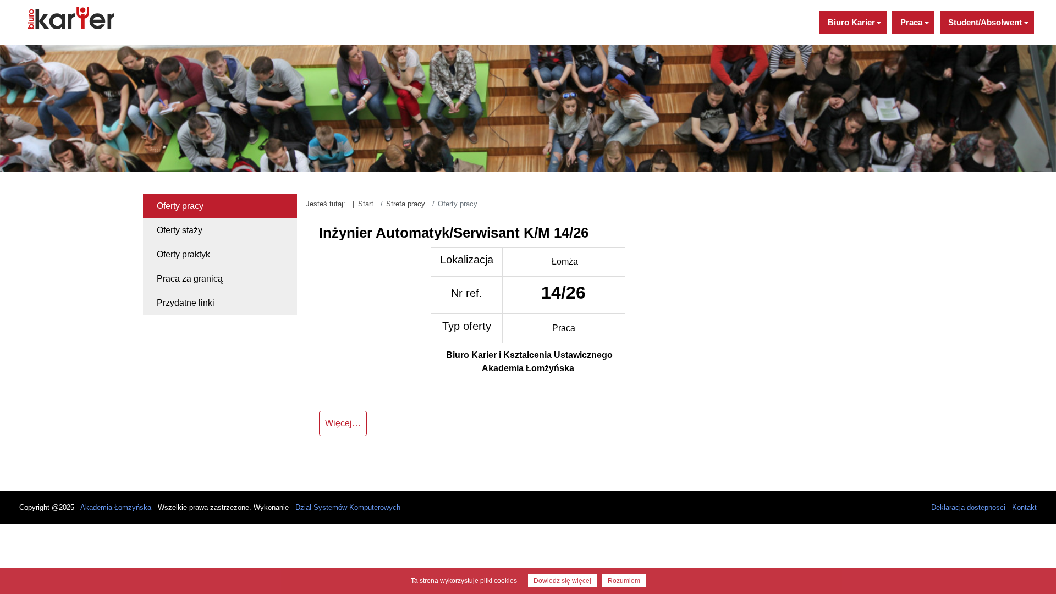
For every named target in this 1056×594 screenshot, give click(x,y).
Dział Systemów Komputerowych (347, 507)
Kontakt (1024, 507)
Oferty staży (179, 230)
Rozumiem (624, 581)
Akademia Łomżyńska (115, 507)
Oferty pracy (180, 206)
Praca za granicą (190, 278)
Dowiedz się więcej (562, 581)
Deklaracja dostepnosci (968, 507)
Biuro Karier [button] (851, 22)
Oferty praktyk (183, 254)
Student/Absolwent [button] (985, 22)
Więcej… (343, 423)
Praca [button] (911, 22)
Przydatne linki (186, 302)
